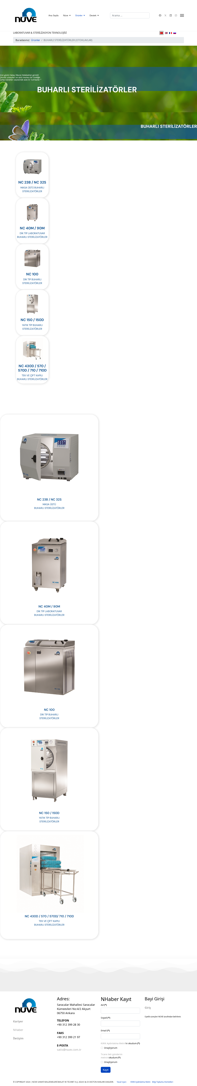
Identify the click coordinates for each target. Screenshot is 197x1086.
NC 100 (32, 274)
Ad (104, 1004)
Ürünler (78, 15)
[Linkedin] (171, 15)
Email (105, 1030)
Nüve (65, 15)
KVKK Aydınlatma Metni (113, 1043)
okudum (111, 1056)
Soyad (105, 1017)
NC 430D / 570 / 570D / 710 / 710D (32, 368)
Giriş (148, 1007)
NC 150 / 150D (32, 319)
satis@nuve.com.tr (69, 1049)
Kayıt (106, 1069)
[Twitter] (165, 15)
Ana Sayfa (53, 15)
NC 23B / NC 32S (32, 182)
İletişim (18, 1038)
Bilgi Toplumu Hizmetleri (162, 1082)
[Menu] (182, 15)
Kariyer (18, 1021)
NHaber (18, 1030)
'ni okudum (120, 1043)
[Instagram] (176, 15)
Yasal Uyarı (124, 1082)
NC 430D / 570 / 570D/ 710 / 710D (49, 916)
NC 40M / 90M (32, 228)
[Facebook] (160, 15)
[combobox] (130, 15)
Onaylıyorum (110, 1047)
